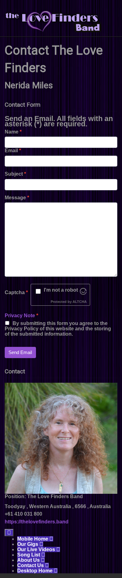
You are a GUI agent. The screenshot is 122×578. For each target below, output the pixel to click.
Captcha (16, 292)
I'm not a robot (61, 290)
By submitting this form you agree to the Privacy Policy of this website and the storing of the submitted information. (58, 329)
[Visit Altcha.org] (83, 291)
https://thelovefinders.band (37, 521)
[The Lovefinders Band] (53, 21)
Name (13, 131)
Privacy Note (20, 315)
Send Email (20, 352)
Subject (15, 174)
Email (13, 150)
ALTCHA (80, 302)
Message (17, 197)
